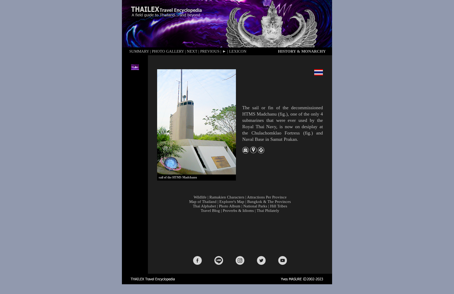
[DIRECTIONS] (261, 152)
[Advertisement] (241, 234)
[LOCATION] (253, 152)
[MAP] (245, 152)
